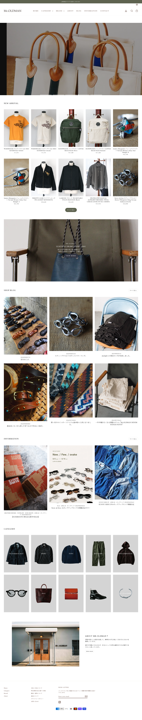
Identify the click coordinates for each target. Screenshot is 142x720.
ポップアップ (70, 506)
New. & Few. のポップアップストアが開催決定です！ (70, 508)
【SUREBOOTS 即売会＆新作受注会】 (25, 517)
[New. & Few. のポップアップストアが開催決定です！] (71, 474)
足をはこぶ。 (25, 359)
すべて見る (71, 210)
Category (46, 11)
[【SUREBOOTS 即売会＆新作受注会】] (25, 477)
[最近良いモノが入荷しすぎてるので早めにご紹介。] (25, 392)
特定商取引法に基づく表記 (38, 690)
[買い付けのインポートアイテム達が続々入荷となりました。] (71, 390)
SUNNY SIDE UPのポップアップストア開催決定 (116, 504)
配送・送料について (36, 693)
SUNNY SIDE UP (104, 502)
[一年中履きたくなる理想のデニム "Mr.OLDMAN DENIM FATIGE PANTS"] (116, 390)
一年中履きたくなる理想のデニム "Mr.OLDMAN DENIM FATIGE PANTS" (116, 423)
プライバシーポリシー (37, 698)
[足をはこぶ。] (25, 326)
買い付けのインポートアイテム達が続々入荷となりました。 (71, 423)
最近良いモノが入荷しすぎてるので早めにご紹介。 (25, 426)
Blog (78, 11)
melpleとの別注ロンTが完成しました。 (116, 356)
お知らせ (36, 513)
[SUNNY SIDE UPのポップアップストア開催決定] (116, 472)
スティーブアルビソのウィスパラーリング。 (71, 356)
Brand (59, 11)
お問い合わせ (34, 701)
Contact (104, 11)
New (58, 506)
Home (36, 11)
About (70, 11)
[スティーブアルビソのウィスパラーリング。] (71, 324)
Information (91, 11)
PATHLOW (20, 513)
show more (89, 651)
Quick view (16, 145)
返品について (34, 696)
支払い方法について (36, 688)
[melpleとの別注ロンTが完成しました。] (116, 324)
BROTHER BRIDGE (10, 513)
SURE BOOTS (29, 513)
